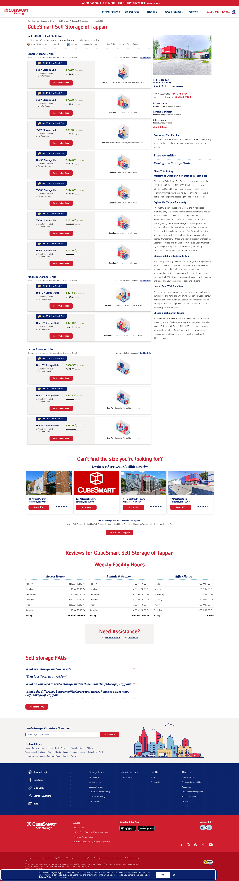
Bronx (27, 748)
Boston (82, 748)
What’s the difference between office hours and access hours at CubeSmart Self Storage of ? (77, 693)
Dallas (90, 752)
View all (74, 756)
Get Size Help (145, 57)
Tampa (65, 752)
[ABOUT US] (199, 11)
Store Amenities (165, 155)
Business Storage (96, 787)
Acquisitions (186, 787)
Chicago (73, 752)
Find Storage (109, 734)
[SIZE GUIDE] (158, 11)
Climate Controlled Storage (100, 792)
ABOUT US (193, 12)
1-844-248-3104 (112, 637)
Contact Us (133, 637)
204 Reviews (177, 86)
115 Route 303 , (163, 81)
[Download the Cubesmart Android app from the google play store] (146, 828)
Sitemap (76, 822)
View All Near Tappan (119, 532)
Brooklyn (35, 748)
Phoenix (65, 756)
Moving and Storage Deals (172, 163)
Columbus (65, 748)
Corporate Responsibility (191, 782)
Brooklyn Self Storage (95, 524)
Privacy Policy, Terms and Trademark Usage (91, 832)
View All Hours (160, 127)
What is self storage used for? (46, 676)
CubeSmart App (126, 777)
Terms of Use (78, 827)
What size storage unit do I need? (48, 669)
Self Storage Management (192, 792)
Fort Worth (99, 752)
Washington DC (31, 752)
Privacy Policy (45, 877)
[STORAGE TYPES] (140, 11)
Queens (44, 748)
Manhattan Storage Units (143, 524)
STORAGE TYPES (132, 12)
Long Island (54, 748)
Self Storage (94, 777)
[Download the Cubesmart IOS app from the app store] (127, 828)
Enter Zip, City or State (38, 734)
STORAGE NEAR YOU (111, 12)
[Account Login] (235, 12)
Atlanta (42, 752)
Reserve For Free (61, 82)
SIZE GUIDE (152, 12)
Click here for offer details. (34, 868)
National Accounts (189, 796)
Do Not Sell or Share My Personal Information (91, 842)
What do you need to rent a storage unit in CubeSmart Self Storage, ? (78, 684)
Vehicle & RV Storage (97, 796)
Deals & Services (129, 772)
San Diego (56, 756)
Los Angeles (45, 756)
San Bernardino (31, 756)
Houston (82, 752)
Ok (162, 875)
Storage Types (96, 772)
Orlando (57, 752)
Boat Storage (94, 801)
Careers (185, 801)
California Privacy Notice (83, 837)
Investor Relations (189, 777)
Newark (74, 748)
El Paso (90, 748)
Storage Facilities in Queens (119, 524)
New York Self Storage (74, 524)
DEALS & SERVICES (173, 12)
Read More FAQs (37, 706)
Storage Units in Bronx (165, 524)
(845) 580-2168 (182, 97)
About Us (186, 772)
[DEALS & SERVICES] (182, 11)
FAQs (153, 777)
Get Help (155, 772)
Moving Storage (95, 782)
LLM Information (188, 806)
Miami (49, 752)
